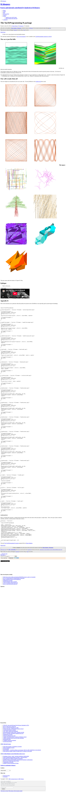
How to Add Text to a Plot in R (9, 726)
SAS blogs (5, 776)
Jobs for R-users (7, 744)
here (50, 28)
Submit (3, 788)
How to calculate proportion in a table (10, 727)
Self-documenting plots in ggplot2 (10, 581)
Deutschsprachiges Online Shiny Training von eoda (13, 732)
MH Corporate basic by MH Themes (16, 779)
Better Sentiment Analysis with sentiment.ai (12, 579)
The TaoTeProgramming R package (11, 543)
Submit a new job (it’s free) (11, 17)
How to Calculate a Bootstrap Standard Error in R (13, 733)
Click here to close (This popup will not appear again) (11, 790)
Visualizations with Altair (8, 762)
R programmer (6, 748)
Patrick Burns (15, 26)
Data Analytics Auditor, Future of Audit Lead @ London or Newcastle (17, 751)
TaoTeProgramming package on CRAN (43, 36)
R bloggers (21, 26)
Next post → (3, 554)
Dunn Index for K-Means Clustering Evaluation (13, 758)
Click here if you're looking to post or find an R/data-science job (51, 549)
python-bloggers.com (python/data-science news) (14, 753)
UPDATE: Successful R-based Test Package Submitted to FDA (16, 725)
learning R (29, 549)
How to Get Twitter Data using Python (11, 760)
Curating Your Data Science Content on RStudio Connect (14, 736)
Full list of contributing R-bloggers (8, 765)
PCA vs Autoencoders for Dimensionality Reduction (13, 578)
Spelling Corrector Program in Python (10, 763)
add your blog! (6, 13)
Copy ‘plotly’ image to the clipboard (10, 731)
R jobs (4, 16)
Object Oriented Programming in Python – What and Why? (15, 757)
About (4, 11)
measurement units (7, 739)
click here (17, 551)
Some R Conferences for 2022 (9, 735)
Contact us (5, 19)
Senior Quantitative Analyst (8, 747)
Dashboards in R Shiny (8, 580)
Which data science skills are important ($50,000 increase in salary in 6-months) (19, 577)
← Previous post (4, 553)
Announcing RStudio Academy (9, 729)
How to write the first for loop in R (10, 584)
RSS (4, 12)
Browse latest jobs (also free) (11, 18)
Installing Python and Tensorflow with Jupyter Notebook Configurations (18, 759)
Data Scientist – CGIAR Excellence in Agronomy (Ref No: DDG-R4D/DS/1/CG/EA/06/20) (22, 750)
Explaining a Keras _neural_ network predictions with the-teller (16, 756)
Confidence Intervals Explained (9, 740)
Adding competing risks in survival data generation (13, 738)
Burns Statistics (29, 543)
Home (4, 10)
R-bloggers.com (3, 549)
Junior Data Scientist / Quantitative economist (12, 746)
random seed (38, 81)
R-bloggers (31, 28)
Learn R (4, 15)
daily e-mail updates (12, 549)
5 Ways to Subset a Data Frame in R (10, 582)
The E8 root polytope (7, 741)
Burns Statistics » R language (16, 28)
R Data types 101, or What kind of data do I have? (13, 728)
